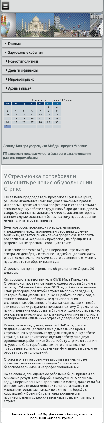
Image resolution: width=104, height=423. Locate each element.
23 (56, 118)
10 (7, 114)
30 (56, 122)
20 (32, 118)
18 (15, 118)
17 (7, 118)
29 (48, 122)
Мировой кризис (21, 79)
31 (7, 126)
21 (40, 118)
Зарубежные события (25, 52)
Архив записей (19, 88)
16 (56, 114)
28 (40, 122)
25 (15, 122)
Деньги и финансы (23, 70)
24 (7, 122)
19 (23, 118)
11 (16, 114)
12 (23, 114)
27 (32, 122)
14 (40, 114)
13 (32, 114)
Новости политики (23, 61)
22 (48, 118)
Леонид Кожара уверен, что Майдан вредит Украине (45, 146)
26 (23, 122)
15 (48, 114)
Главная (14, 43)
